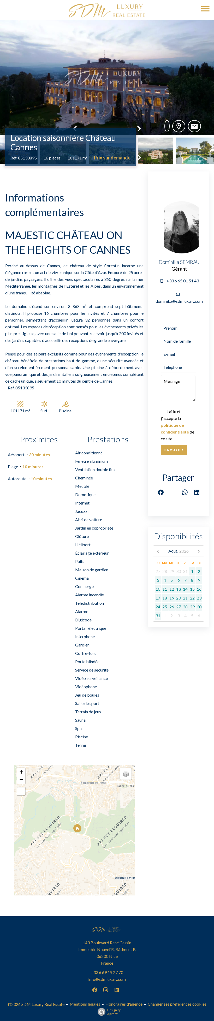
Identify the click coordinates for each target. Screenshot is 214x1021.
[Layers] (126, 774)
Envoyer (173, 450)
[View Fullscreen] (21, 791)
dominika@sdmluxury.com (179, 301)
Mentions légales (85, 1003)
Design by (114, 1012)
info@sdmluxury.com (107, 979)
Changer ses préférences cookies (177, 1003)
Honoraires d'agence (123, 1003)
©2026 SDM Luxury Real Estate (36, 1004)
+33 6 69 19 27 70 (107, 972)
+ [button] (21, 772)
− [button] (21, 779)
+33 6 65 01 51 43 (183, 280)
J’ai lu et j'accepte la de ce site (177, 425)
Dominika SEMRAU (179, 262)
